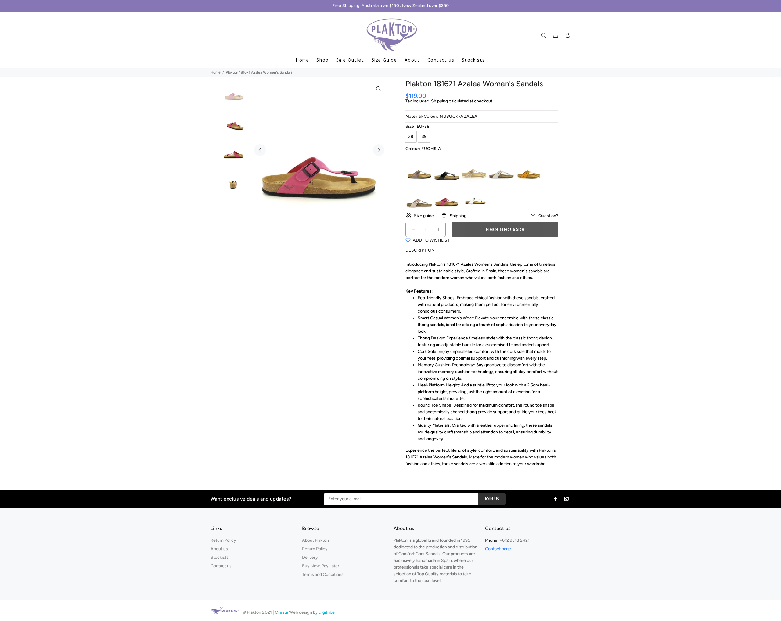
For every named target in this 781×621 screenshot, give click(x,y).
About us (219, 548)
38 (410, 136)
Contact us (441, 60)
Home (302, 60)
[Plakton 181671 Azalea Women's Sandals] (447, 195)
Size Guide (384, 60)
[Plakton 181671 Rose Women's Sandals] (419, 195)
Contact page (498, 548)
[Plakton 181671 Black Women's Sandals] (446, 168)
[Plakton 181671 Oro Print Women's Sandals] (474, 168)
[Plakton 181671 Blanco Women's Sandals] (501, 168)
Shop (322, 60)
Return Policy (223, 540)
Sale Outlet (350, 60)
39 (424, 136)
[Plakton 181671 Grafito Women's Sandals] (419, 168)
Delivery (310, 557)
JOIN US (491, 499)
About (412, 60)
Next (378, 150)
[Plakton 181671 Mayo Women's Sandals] (529, 168)
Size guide (424, 215)
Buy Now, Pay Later (320, 566)
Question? (548, 215)
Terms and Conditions (323, 574)
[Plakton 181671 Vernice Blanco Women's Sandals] (474, 195)
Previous (260, 150)
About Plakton (315, 540)
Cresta (282, 612)
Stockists (473, 60)
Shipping (439, 101)
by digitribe (324, 612)
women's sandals (526, 271)
